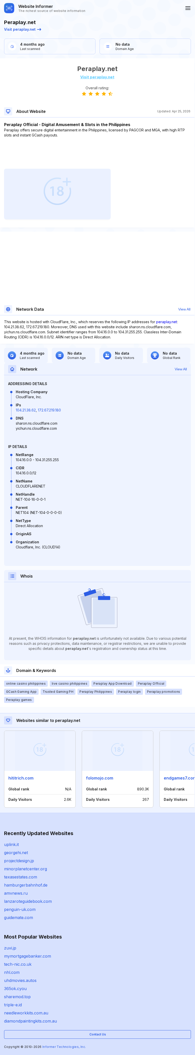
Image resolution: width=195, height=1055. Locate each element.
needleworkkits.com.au (26, 1012)
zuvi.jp (10, 947)
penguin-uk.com (20, 909)
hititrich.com (21, 778)
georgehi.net (16, 852)
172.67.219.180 (49, 410)
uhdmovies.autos (20, 980)
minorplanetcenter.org (25, 868)
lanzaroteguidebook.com (28, 901)
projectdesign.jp (19, 860)
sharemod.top (17, 996)
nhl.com (12, 972)
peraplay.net (166, 322)
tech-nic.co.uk (17, 964)
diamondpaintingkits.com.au (30, 1021)
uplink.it (11, 844)
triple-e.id (13, 1004)
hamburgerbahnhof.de (25, 885)
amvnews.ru (16, 893)
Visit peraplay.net (20, 29)
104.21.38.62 (26, 410)
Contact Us (97, 1034)
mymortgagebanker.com (27, 956)
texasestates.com (20, 876)
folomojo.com (99, 778)
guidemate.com (18, 917)
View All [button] (184, 309)
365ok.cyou (15, 988)
